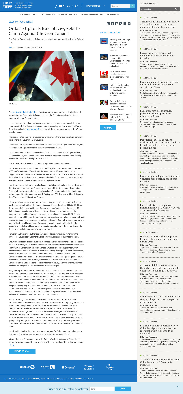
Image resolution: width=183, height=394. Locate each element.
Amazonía (66, 14)
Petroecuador (91, 14)
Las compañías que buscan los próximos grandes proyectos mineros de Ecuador (156, 113)
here (12, 345)
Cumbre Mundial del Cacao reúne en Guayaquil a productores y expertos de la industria (160, 299)
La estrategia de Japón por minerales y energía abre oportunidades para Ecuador (160, 178)
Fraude (47, 14)
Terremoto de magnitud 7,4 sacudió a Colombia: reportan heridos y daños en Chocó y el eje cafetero (159, 24)
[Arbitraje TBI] (27, 367)
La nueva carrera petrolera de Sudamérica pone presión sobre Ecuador (157, 55)
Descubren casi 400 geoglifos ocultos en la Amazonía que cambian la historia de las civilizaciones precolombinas (160, 143)
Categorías (146, 9)
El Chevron (27, 14)
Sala (112, 14)
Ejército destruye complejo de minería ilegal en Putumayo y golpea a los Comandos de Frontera (160, 207)
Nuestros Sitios (93, 6)
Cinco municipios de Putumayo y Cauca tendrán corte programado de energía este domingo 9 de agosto (159, 268)
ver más (108, 128)
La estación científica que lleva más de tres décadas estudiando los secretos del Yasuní (159, 84)
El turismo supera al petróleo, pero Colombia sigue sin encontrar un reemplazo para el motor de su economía (159, 329)
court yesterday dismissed (23, 112)
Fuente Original (22, 351)
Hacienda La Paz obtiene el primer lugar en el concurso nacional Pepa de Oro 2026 (159, 239)
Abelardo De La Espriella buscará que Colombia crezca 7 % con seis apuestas (160, 362)
